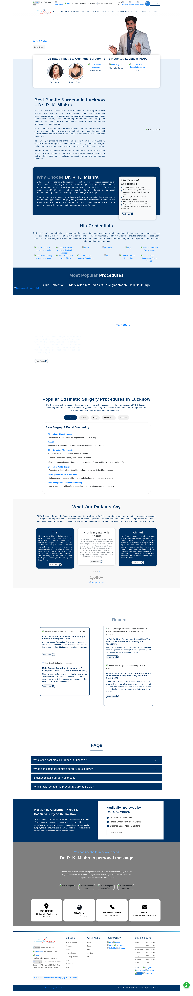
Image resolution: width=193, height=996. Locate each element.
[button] (93, 571)
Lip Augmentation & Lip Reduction (62, 475)
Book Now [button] (38, 47)
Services (85, 11)
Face (70, 418)
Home (60, 11)
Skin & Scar (108, 418)
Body (95, 418)
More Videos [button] (40, 361)
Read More (126, 214)
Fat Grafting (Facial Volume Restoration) (65, 483)
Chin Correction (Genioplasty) (60, 450)
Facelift (51, 442)
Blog (154, 11)
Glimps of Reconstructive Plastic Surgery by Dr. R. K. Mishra (55, 978)
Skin (88, 957)
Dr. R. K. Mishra (72, 11)
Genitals (123, 418)
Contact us (145, 11)
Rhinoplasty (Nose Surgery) (60, 434)
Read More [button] (54, 562)
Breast (84, 418)
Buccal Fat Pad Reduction (59, 467)
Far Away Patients (124, 11)
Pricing (96, 11)
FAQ (136, 11)
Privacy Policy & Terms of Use (55, 988)
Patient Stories (108, 11)
